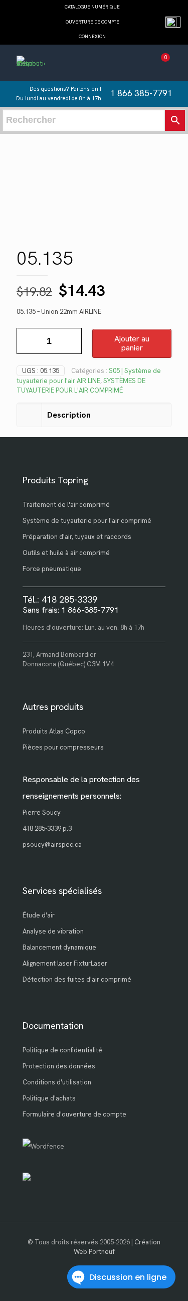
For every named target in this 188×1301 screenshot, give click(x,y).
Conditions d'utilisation (57, 1082)
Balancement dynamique (59, 947)
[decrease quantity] (28, 340)
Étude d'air (39, 915)
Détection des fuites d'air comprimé (77, 979)
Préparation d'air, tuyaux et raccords (77, 536)
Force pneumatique (52, 569)
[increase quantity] (70, 340)
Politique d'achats (49, 1098)
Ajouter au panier (131, 343)
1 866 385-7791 (141, 93)
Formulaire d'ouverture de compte (74, 1114)
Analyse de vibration (53, 931)
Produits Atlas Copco (54, 731)
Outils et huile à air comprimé (66, 552)
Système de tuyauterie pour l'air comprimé (87, 520)
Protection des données (59, 1066)
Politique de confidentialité (62, 1050)
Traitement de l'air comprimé (66, 504)
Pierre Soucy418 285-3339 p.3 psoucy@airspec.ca (52, 828)
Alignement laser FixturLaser (65, 963)
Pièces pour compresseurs (63, 747)
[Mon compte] (142, 64)
